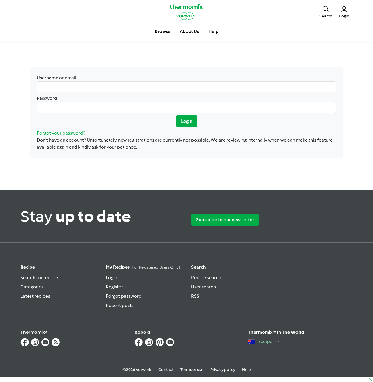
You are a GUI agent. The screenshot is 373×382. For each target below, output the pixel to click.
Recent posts (119, 305)
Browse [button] (162, 31)
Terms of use (191, 369)
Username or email (56, 78)
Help (246, 369)
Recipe (27, 267)
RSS (195, 296)
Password (47, 98)
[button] (325, 11)
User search (203, 287)
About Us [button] (189, 31)
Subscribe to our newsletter (225, 219)
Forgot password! (124, 296)
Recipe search (206, 277)
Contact (165, 369)
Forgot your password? (61, 133)
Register (114, 287)
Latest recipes (35, 296)
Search (198, 267)
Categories (31, 287)
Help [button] (213, 31)
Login (186, 121)
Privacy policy (222, 369)
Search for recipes (39, 277)
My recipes (143, 267)
